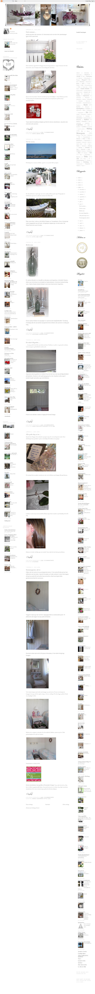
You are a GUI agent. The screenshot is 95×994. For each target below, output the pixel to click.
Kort (90, 121)
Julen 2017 (12, 126)
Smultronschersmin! (13, 272)
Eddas (79, 588)
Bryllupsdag (88, 81)
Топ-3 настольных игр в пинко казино (83, 296)
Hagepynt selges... (86, 808)
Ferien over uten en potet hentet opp (87, 408)
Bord (77, 81)
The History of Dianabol (10, 349)
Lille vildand (81, 713)
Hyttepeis (88, 108)
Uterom (78, 162)
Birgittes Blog (8, 501)
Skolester (90, 145)
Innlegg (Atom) (35, 808)
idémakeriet (7, 317)
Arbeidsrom (87, 74)
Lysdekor (84, 126)
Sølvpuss (85, 152)
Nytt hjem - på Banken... (87, 618)
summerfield (8, 511)
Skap (89, 144)
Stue (79, 153)
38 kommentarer (49, 425)
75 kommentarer (49, 132)
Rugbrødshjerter (87, 140)
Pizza (85, 714)
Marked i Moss (87, 676)
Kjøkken (86, 119)
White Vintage (81, 932)
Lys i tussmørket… (87, 872)
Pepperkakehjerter (86, 137)
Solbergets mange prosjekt (82, 786)
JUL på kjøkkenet (86, 495)
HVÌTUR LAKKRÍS (10, 261)
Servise (89, 142)
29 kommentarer (49, 560)
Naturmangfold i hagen (83, 291)
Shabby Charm (82, 766)
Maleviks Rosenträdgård (11, 85)
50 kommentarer (49, 235)
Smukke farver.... (12, 484)
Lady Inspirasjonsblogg (84, 294)
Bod (89, 80)
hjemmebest (81, 922)
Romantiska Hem (9, 144)
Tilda (40, 236)
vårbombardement (13, 319)
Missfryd (80, 892)
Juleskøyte (88, 116)
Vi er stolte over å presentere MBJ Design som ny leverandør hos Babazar (84, 885)
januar (81, 230)
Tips (77, 158)
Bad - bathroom (87, 426)
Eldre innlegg (66, 804)
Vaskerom (87, 164)
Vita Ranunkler (8, 183)
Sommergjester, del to (33, 570)
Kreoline (80, 704)
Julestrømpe (79, 118)
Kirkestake (78, 119)
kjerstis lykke (81, 723)
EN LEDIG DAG (12, 224)
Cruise (77, 85)
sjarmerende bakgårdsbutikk (54, 320)
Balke (79, 405)
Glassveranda (81, 301)
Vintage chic (81, 665)
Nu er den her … (14, 454)
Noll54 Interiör (8, 301)
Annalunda (7, 416)
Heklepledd (78, 99)
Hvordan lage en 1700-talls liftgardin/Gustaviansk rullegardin (87, 487)
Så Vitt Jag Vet (8, 41)
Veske (83, 165)
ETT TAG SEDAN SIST (13, 234)
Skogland (80, 434)
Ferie (42, 133)
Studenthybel (89, 151)
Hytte (34, 236)
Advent (77, 73)
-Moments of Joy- (82, 518)
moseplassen (81, 289)
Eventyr (12, 434)
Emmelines (80, 845)
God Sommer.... (87, 705)
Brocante (80, 363)
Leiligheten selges (86, 827)
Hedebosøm (87, 97)
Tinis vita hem (8, 192)
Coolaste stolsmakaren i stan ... (13, 294)
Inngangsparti (80, 112)
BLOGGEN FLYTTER (86, 628)
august (81, 199)
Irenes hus (7, 337)
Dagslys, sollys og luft (87, 302)
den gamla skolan (9, 358)
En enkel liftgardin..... (33, 342)
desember (82, 189)
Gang (77, 94)
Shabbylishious (82, 646)
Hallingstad (7, 521)
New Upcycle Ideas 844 (10, 531)
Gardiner (45, 426)
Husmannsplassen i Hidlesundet (83, 483)
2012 (79, 180)
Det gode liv (81, 871)
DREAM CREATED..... (13, 566)
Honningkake (78, 102)
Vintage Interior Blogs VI (84, 762)
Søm (37, 236)
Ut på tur (86, 281)
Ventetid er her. (87, 474)
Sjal (85, 144)
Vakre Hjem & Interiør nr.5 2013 (87, 769)
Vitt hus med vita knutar (11, 134)
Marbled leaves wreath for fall (87, 647)
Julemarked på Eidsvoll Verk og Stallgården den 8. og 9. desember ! (87, 367)
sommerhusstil (8, 482)
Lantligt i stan (8, 311)
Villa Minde (81, 415)
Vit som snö (7, 387)
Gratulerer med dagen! (87, 599)
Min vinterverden (82, 965)
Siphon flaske (43, 334)
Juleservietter (79, 116)
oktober (81, 194)
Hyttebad (78, 106)
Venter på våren (87, 385)
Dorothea (80, 655)
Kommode (84, 121)
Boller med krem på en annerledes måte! (86, 550)
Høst (84, 110)
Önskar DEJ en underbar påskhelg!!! (13, 390)
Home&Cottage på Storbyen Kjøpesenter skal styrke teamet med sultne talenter (84, 398)
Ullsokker (88, 160)
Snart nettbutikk (87, 355)
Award (34, 133)
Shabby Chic (8, 565)
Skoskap (80, 147)
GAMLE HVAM (87, 862)
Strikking (78, 151)
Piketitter (78, 138)
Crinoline (80, 835)
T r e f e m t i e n (82, 797)
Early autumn (87, 558)
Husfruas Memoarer (83, 636)
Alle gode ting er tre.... (33, 434)
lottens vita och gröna (10, 95)
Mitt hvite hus (81, 912)
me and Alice (8, 104)
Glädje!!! (12, 302)
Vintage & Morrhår (9, 291)
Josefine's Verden (82, 951)
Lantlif (6, 163)
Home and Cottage (82, 393)
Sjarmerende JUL (82, 494)
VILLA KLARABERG (83, 384)
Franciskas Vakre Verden (84, 547)
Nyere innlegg (29, 804)
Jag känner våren (14, 329)
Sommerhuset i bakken (84, 425)
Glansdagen (78, 97)
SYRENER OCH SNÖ (12, 205)
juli (80, 201)
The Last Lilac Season (13, 547)
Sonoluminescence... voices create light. (13, 538)
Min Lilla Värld (8, 368)
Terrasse (78, 156)
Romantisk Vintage (49, 785)
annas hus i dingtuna (10, 271)
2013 (79, 177)
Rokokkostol (79, 140)
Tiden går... (86, 436)
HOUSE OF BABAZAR (84, 880)
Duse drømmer (82, 320)
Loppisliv (7, 232)
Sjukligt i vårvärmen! (12, 379)
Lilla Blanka (8, 251)
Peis (79, 137)
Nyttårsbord (90, 135)
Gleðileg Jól (13, 262)
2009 (79, 187)
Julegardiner (83, 114)
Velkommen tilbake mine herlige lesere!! (87, 336)
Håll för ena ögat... (13, 398)
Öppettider (12, 184)
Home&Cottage (51, 414)
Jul (87, 112)
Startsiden (47, 804)
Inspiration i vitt (9, 114)
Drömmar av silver (9, 353)
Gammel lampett (87, 90)
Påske (89, 138)
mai (81, 220)
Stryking (84, 151)
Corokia (88, 83)
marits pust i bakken (83, 617)
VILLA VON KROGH (83, 626)
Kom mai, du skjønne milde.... (87, 609)
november (82, 192)
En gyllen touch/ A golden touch (87, 667)
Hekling (84, 99)
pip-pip (85, 894)
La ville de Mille (82, 967)
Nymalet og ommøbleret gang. (13, 514)
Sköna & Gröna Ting (10, 397)
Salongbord (78, 142)
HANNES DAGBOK (83, 752)
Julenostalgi (86, 325)
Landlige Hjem (81, 953)
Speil (77, 149)
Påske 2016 (12, 473)
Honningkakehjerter (87, 102)
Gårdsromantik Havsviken (11, 75)
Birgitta (41, 122)
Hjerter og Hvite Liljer (83, 343)
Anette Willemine (82, 597)
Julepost (89, 114)
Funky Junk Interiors (10, 530)
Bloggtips (78, 80)
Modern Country (82, 556)
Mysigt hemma (8, 377)
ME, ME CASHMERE (83, 504)
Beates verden (81, 310)
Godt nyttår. (86, 836)
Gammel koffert (79, 90)
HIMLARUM (8, 173)
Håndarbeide (89, 110)
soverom (87, 147)
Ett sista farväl (13, 214)
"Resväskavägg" (13, 339)
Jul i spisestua (87, 734)
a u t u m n (12, 105)
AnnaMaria (36, 122)
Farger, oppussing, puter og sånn (87, 456)
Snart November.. (86, 934)
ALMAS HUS (81, 902)
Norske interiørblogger (83, 503)
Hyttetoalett (78, 110)
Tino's (79, 959)
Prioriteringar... (13, 243)
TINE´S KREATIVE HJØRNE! (83, 956)
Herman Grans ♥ (82, 826)
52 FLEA (7, 545)
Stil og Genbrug (8, 492)
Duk (82, 85)
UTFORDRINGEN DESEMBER (82, 856)
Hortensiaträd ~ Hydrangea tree (13, 253)
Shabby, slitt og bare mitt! (84, 333)
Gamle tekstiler (37, 426)
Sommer (86, 695)
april (81, 223)
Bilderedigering (87, 78)
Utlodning (35, 561)
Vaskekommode (79, 164)
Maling (89, 128)
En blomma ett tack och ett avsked (13, 361)
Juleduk (77, 114)
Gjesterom (35, 334)
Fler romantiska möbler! (13, 175)
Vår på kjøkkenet (87, 943)
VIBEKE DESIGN (82, 324)
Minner (88, 131)
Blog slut (12, 493)
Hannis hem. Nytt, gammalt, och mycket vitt (11, 281)
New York (84, 135)
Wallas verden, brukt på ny (84, 353)
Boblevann (29, 245)
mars (81, 225)
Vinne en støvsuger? (86, 847)
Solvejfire (7, 472)
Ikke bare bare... (87, 445)
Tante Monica (81, 444)
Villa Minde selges (86, 417)
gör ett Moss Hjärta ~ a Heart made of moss (14, 88)
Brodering (82, 81)
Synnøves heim (81, 961)
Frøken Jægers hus (83, 508)
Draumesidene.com (83, 527)
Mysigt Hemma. (63, 475)
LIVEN (80, 607)
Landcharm (81, 694)
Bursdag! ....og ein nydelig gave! (87, 818)
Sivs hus (80, 280)
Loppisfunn (79, 125)
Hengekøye (81, 101)
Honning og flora (9, 463)
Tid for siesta (30, 142)
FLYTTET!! (86, 753)
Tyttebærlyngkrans (80, 160)
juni (81, 204)
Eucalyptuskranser (88, 85)
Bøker (38, 133)
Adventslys (86, 73)
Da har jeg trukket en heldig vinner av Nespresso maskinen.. (87, 916)
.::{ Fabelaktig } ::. (82, 374)
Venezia (78, 165)
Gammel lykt (79, 92)
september (82, 196)
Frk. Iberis (7, 432)
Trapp (84, 158)
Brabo (79, 806)
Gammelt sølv (87, 92)
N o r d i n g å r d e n (10, 154)
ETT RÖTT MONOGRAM (8, 202)
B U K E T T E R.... (13, 136)
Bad (83, 76)
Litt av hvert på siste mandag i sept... (87, 925)
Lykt (89, 125)
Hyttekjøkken (80, 108)
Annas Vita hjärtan (9, 406)
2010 (79, 185)
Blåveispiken (81, 861)
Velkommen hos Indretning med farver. (10, 442)
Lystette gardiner (81, 129)
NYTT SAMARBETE (13, 408)
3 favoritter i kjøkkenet (86, 465)
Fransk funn (85, 87)
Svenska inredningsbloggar (9, 347)
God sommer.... (31, 32)
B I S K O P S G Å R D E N (11, 124)
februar (81, 228)
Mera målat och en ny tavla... (13, 43)
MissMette (80, 537)
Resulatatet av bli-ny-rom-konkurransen (87, 658)
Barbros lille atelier (83, 454)
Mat (82, 131)
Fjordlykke (81, 742)
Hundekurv (78, 105)
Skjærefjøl (84, 145)
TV (89, 158)
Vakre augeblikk (82, 816)
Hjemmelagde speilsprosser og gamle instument (87, 790)
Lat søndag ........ (87, 685)
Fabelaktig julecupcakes (86, 376)
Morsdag (78, 135)
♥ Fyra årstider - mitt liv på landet (11, 327)
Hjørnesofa (88, 101)
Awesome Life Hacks (13, 503)
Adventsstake (79, 74)
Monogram (80, 133)
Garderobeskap (87, 94)
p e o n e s (86, 589)
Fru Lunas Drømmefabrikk (82, 577)
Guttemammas (81, 473)
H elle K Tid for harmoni (84, 566)
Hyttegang (87, 106)
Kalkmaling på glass (87, 344)
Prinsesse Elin (81, 463)
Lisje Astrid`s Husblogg (84, 776)
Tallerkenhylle (87, 154)
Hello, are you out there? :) (87, 529)
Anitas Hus (80, 733)
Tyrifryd (80, 963)
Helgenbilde (89, 99)
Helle (46, 122)
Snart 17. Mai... (87, 519)
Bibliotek (80, 78)
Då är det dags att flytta (13, 283)
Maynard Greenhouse (10, 555)
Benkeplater (89, 76)
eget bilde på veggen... (86, 312)
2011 (79, 182)
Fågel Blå (7, 213)
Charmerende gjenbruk (84, 675)
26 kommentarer (49, 333)
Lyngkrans (78, 126)
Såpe (81, 154)
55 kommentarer (49, 797)
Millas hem (7, 242)
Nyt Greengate (13, 444)
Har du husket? (81, 763)
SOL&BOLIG (81, 684)
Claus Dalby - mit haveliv (11, 453)
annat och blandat (9, 51)
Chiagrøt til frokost (86, 539)
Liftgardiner (87, 123)
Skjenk (77, 145)
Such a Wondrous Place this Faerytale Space (10, 535)
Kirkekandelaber (87, 118)
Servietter (84, 142)
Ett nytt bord (13, 164)
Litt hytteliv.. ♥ (87, 743)
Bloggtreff (84, 80)
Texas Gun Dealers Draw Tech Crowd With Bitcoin (10, 312)
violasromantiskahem (10, 222)
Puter (84, 138)
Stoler (89, 149)
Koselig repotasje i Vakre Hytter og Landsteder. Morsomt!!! (87, 570)
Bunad (77, 83)
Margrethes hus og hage (84, 942)
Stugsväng (7, 354)
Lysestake (90, 126)
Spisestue (83, 149)
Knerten (78, 121)
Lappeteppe (78, 123)
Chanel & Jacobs (12, 146)
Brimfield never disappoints (13, 557)
